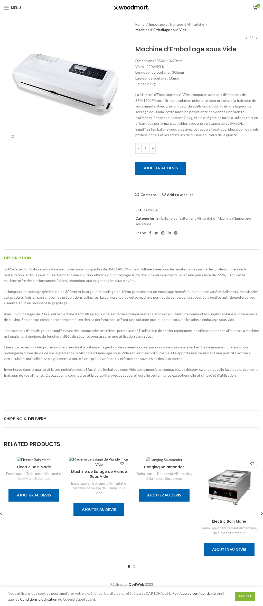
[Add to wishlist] (121, 463)
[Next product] (256, 38)
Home (140, 24)
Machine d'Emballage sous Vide (161, 30)
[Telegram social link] (175, 233)
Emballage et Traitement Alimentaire (177, 24)
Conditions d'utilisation (38, 599)
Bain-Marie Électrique (34, 478)
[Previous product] (246, 38)
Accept (245, 596)
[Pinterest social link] (162, 233)
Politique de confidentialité (194, 593)
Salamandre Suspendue (164, 478)
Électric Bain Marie (229, 521)
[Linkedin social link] (169, 233)
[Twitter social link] (156, 233)
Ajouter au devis (161, 168)
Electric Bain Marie (34, 467)
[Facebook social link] (150, 233)
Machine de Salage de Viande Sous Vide (99, 474)
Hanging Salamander (164, 467)
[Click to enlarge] (13, 136)
